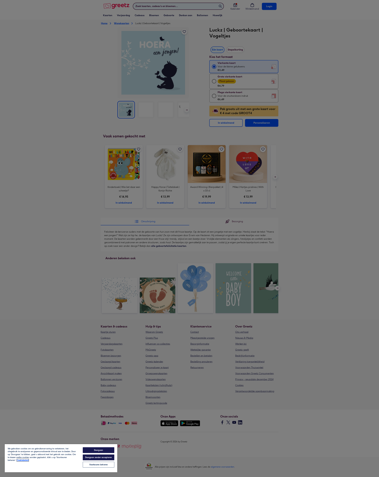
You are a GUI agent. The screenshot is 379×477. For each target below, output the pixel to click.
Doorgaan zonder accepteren (98, 457)
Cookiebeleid (23, 460)
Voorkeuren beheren (98, 465)
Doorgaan (98, 450)
